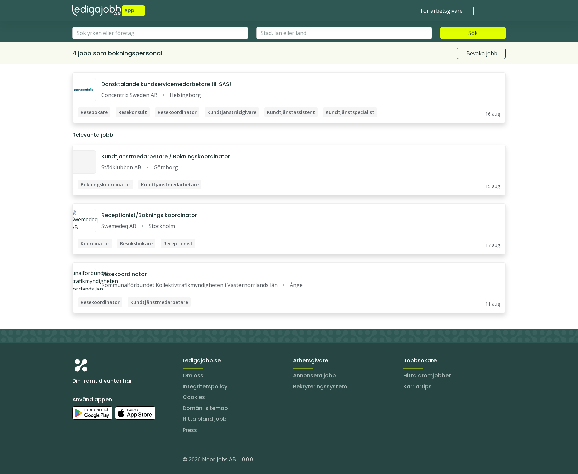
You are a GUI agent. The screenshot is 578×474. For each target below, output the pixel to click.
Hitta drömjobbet (427, 375)
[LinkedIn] (91, 460)
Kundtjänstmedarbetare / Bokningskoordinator (165, 156)
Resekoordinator (124, 274)
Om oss (193, 375)
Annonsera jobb (314, 375)
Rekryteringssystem (320, 386)
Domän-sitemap (205, 408)
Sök (473, 33)
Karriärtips (417, 386)
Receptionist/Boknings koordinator (149, 215)
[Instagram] (77, 460)
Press (190, 430)
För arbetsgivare (442, 10)
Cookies (194, 397)
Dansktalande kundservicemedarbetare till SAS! (166, 84)
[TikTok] (117, 460)
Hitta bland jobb (205, 419)
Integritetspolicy (205, 386)
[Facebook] (104, 460)
